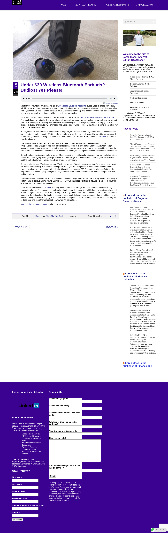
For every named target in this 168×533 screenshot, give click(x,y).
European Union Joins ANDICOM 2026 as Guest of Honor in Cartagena (141, 209)
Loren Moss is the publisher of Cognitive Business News (136, 198)
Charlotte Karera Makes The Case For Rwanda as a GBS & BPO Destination (142, 137)
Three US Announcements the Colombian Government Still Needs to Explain (142, 288)
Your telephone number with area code (64, 414)
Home (63, 5)
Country (16, 512)
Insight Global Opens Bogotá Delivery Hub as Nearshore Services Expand (141, 252)
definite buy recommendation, (35, 204)
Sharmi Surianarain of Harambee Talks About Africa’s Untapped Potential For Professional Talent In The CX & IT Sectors (143, 147)
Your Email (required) (59, 406)
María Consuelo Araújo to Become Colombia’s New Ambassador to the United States (142, 312)
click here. (73, 500)
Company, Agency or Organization (28, 505)
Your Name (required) (59, 399)
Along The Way (52, 216)
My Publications (144, 5)
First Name (17, 477)
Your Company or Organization (63, 431)
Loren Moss (34, 216)
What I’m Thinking (116, 5)
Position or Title (19, 498)
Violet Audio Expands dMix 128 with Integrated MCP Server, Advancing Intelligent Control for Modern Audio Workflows (142, 231)
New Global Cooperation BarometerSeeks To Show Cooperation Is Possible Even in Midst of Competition (142, 168)
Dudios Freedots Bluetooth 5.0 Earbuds (97, 117)
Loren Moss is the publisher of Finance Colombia (135, 276)
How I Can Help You (86, 5)
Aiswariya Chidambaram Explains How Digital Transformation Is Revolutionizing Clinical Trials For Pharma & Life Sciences (142, 180)
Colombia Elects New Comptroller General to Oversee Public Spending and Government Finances (142, 338)
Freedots (102, 137)
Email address (18, 491)
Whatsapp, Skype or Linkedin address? (63, 423)
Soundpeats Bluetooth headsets (72, 106)
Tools (61, 216)
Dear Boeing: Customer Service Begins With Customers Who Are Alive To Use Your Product (142, 157)
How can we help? (57, 438)
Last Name (17, 484)
